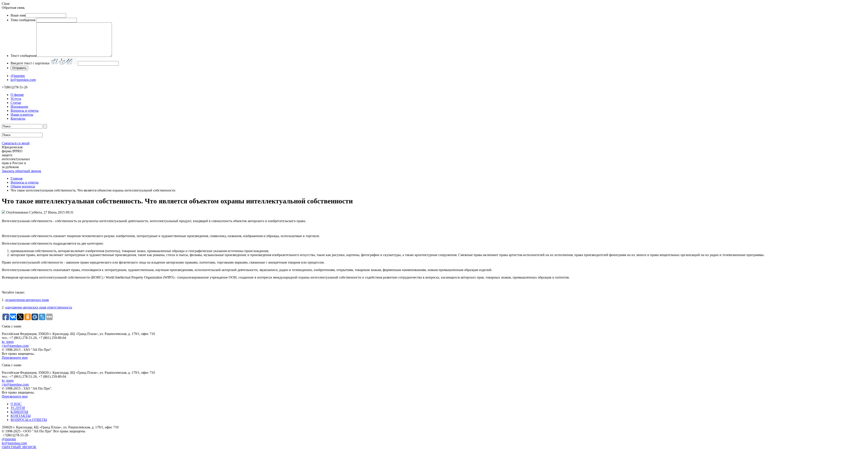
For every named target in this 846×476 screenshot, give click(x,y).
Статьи (16, 102)
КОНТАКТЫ (21, 416)
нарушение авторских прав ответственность (38, 307)
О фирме (17, 95)
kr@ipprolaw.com (23, 80)
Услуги (16, 98)
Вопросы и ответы (25, 110)
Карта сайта (11, 452)
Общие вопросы (23, 186)
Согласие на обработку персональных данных (36, 458)
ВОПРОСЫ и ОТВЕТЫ (29, 420)
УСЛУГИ (18, 408)
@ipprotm (18, 76)
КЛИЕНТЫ (19, 412)
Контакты (18, 118)
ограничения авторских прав (27, 300)
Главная (16, 178)
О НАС (16, 404)
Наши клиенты (22, 114)
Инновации (19, 106)
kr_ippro (8, 342)
